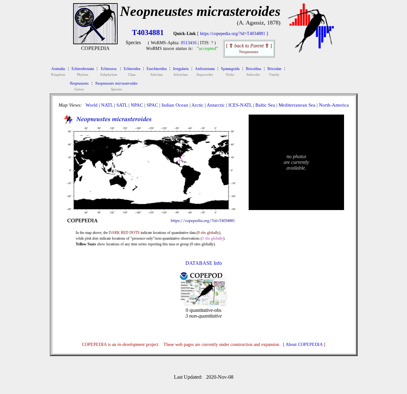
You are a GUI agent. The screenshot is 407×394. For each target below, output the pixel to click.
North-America (334, 105)
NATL (107, 105)
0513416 (189, 42)
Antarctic (216, 105)
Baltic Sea (265, 105)
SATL (121, 105)
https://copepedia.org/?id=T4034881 (232, 33)
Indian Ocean (175, 105)
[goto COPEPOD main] (311, 51)
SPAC (152, 105)
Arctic (197, 105)
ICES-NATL (240, 105)
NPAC (137, 105)
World (92, 105)
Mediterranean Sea (297, 105)
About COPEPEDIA (304, 344)
